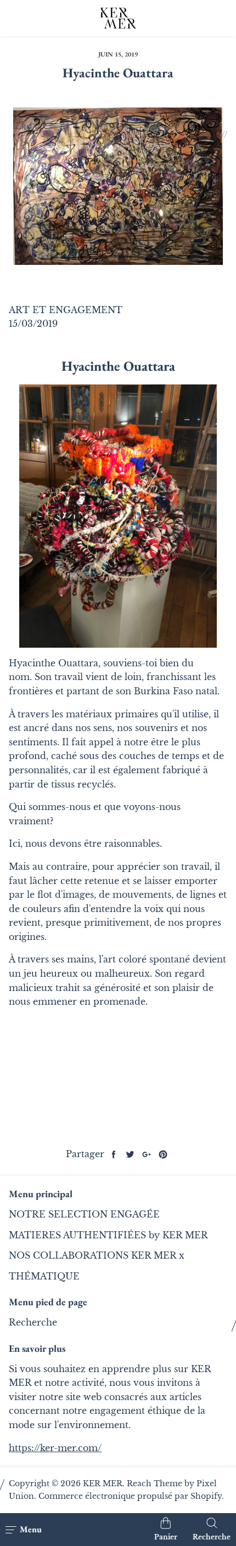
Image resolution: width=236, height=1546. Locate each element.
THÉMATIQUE (44, 1276)
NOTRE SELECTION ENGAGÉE (84, 1214)
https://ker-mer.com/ (55, 1447)
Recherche (33, 1322)
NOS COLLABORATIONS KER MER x (96, 1255)
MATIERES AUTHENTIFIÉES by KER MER (108, 1235)
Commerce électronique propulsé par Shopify (130, 1496)
